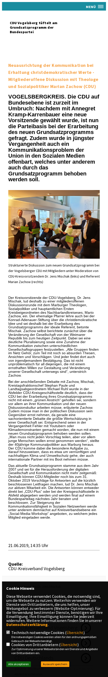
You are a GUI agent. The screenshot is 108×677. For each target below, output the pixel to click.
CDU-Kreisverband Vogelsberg (36, 568)
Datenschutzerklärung (27, 624)
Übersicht (75, 632)
